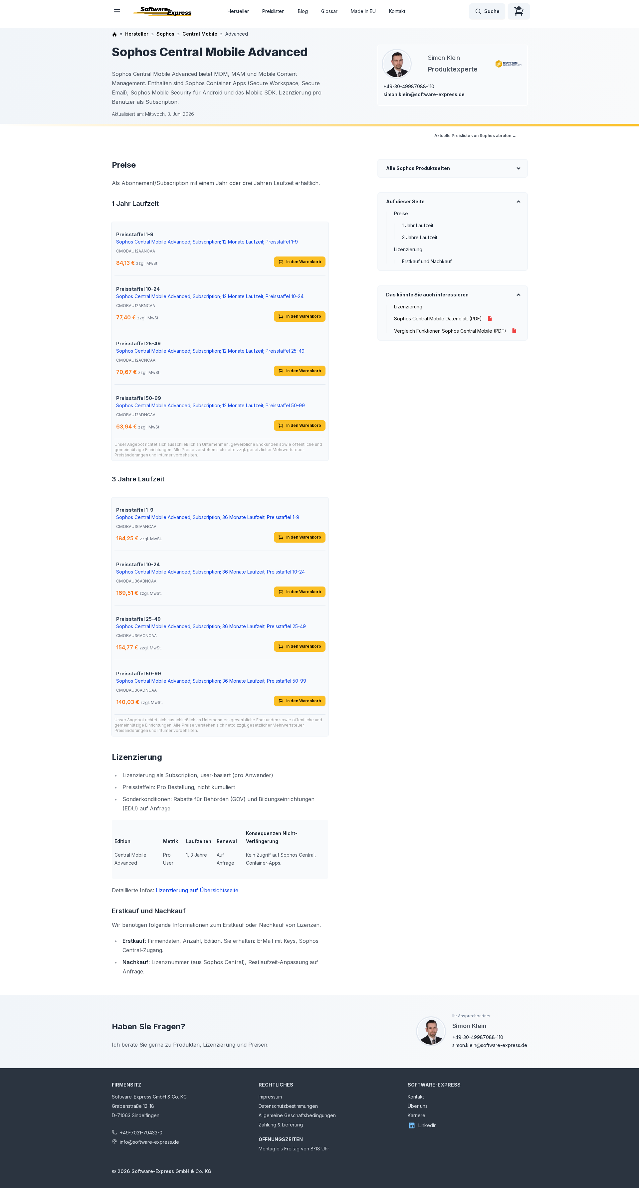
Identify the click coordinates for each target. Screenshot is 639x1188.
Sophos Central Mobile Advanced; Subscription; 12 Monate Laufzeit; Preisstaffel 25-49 (210, 351)
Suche (492, 11)
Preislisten (273, 11)
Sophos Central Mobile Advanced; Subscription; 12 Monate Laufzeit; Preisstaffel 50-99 (210, 405)
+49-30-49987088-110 (408, 86)
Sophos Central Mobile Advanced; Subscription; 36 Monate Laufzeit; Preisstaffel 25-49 (211, 626)
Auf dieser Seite (405, 201)
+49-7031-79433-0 (141, 1132)
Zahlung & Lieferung (281, 1124)
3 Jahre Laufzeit (419, 237)
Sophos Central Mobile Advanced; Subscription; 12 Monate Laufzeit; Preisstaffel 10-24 (210, 296)
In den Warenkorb (303, 261)
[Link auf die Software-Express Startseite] (162, 11)
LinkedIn (427, 1125)
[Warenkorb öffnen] (519, 11)
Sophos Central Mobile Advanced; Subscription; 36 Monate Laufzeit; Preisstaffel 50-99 (211, 681)
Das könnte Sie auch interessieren (427, 294)
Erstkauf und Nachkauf (427, 261)
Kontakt (397, 11)
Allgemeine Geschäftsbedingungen (297, 1115)
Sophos (165, 34)
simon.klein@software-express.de (424, 94)
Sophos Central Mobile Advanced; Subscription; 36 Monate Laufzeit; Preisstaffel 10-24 (210, 572)
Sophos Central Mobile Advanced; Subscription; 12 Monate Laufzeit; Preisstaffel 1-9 (207, 242)
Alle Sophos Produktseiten (418, 168)
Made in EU (363, 11)
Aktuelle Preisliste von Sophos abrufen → (475, 135)
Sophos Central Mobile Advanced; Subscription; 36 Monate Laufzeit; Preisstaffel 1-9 (207, 517)
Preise (401, 213)
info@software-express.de (149, 1142)
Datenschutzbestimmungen (288, 1106)
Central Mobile (199, 34)
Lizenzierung (408, 249)
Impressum (270, 1097)
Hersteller (238, 11)
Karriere (416, 1115)
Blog (303, 11)
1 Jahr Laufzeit (417, 225)
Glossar (329, 11)
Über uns (418, 1106)
